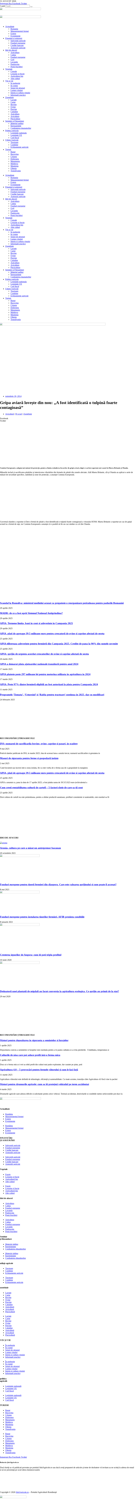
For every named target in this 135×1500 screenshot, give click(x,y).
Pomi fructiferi (17, 67)
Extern (13, 33)
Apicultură (9, 1307)
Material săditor (11, 1244)
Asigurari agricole (18, 48)
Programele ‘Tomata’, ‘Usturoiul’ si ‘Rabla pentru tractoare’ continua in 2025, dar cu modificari (52, 694)
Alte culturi (15, 78)
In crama (14, 85)
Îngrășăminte (10, 1246)
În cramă (9, 1348)
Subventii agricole (18, 41)
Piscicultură (10, 1312)
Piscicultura (15, 119)
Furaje (8, 1174)
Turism (8, 149)
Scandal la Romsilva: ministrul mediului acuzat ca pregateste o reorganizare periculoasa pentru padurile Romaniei (62, 603)
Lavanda (14, 62)
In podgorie (15, 83)
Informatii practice (18, 95)
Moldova (14, 164)
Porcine (14, 109)
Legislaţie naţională (13, 1386)
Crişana (8, 1415)
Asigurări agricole (12, 1152)
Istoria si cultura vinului (20, 93)
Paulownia (15, 64)
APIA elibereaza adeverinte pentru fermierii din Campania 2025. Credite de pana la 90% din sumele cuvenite (59, 643)
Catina (13, 55)
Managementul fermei (20, 31)
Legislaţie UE (11, 1388)
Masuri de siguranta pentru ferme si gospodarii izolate (29, 758)
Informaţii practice (12, 1357)
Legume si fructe (18, 74)
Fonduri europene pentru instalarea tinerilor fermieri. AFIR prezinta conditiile (42, 916)
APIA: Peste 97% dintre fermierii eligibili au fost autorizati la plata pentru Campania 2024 (49, 684)
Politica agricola (12, 130)
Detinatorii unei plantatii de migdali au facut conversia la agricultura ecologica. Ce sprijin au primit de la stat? (59, 991)
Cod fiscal (15, 138)
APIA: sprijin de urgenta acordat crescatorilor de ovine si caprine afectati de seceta (44, 654)
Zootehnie (9, 97)
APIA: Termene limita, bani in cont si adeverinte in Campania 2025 (36, 623)
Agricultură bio (11, 1179)
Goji (12, 59)
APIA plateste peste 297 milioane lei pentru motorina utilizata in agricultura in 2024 (45, 674)
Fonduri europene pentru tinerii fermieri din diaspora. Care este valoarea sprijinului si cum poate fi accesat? (58, 884)
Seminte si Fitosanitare (14, 121)
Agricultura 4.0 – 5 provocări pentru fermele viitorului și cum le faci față (39, 1069)
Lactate (14, 100)
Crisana (14, 156)
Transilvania (16, 171)
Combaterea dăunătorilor (15, 1249)
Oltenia (14, 168)
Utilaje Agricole (11, 140)
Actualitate (9, 26)
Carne (13, 102)
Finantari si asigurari (13, 38)
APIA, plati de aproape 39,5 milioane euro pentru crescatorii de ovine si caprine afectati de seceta (52, 633)
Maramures (15, 161)
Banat (13, 152)
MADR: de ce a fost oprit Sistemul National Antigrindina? (31, 613)
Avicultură (9, 414)
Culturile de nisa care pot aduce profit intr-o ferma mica (30, 1055)
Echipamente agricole (19, 147)
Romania (14, 29)
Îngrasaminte (16, 126)
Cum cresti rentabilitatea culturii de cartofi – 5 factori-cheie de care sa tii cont (41, 787)
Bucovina (15, 154)
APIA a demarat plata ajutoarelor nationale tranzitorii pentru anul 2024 (39, 664)
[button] (67, 418)
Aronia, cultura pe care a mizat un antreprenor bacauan (30, 848)
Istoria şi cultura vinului (15, 1355)
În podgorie (10, 1345)
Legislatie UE (16, 135)
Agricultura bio (17, 76)
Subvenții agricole (12, 1145)
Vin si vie (9, 81)
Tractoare (14, 142)
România (9, 1114)
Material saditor (17, 123)
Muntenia (14, 166)
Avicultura (15, 116)
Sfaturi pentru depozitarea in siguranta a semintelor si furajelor (34, 1040)
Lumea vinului (17, 90)
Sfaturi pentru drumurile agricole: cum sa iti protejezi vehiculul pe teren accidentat (44, 1084)
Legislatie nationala (19, 133)
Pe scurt (18, 414)
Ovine (13, 107)
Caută (2, 6)
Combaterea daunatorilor (21, 128)
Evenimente (15, 36)
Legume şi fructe (12, 1177)
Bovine (14, 104)
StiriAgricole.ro (22, 1492)
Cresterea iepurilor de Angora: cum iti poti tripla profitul (30, 954)
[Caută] (31, 6)
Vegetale (8, 69)
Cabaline (14, 112)
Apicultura (15, 52)
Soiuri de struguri (18, 88)
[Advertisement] (67, 444)
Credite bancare (17, 45)
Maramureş (10, 1420)
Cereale (14, 71)
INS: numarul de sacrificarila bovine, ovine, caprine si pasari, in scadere (39, 743)
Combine (14, 145)
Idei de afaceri (11, 50)
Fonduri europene (18, 43)
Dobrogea (15, 159)
